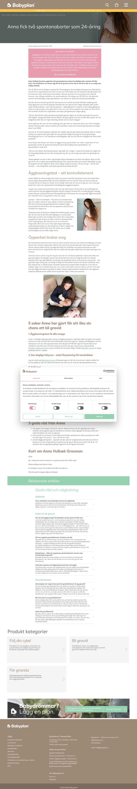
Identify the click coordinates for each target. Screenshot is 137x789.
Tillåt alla (99, 416)
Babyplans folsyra (48, 360)
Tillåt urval (68, 416)
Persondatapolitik (13, 757)
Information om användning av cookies (20, 760)
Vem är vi (52, 776)
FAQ (9, 766)
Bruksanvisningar (13, 763)
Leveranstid (11, 743)
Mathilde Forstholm (95, 46)
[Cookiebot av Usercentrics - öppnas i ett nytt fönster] (105, 371)
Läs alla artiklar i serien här (65, 74)
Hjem (3, 15)
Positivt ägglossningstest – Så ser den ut (63, 759)
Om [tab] (100, 378)
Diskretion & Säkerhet (14, 745)
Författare (52, 779)
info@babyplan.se (102, 747)
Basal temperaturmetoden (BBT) (60, 766)
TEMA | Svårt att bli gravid (58, 744)
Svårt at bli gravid (33, 15)
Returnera (10, 751)
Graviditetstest (43, 579)
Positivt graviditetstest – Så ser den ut (62, 756)
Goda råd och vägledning (19, 15)
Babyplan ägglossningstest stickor (41, 348)
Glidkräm (40, 496)
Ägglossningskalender (56, 753)
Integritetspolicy (13, 754)
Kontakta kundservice (14, 740)
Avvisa (37, 416)
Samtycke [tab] (36, 378)
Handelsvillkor (12, 748)
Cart (116, 5)
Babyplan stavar (88, 348)
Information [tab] (68, 378)
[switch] (56, 408)
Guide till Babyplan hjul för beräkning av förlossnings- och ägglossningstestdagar (63, 762)
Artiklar (8, 15)
